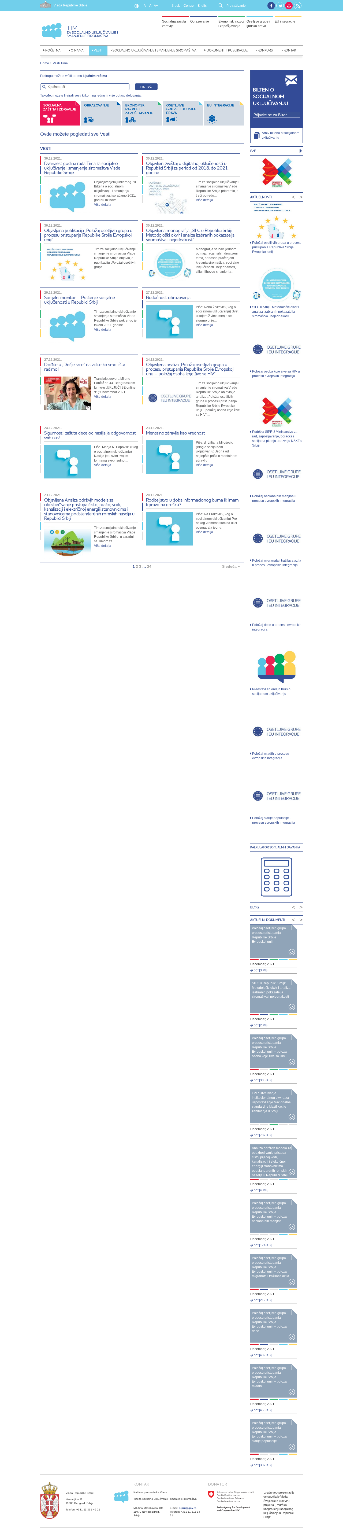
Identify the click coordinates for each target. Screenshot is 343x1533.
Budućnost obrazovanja (168, 297)
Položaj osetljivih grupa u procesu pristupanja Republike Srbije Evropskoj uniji (276, 247)
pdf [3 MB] (260, 970)
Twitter (280, 6)
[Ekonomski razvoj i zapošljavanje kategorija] (142, 113)
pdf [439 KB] (262, 1355)
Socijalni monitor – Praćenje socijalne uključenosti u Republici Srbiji (79, 299)
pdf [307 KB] (262, 1465)
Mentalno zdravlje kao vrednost (175, 432)
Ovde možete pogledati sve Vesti (75, 134)
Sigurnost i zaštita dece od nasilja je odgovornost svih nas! (90, 435)
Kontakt (291, 50)
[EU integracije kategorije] (224, 113)
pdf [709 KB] (262, 1135)
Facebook (271, 5)
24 (149, 566)
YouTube (289, 5)
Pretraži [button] (146, 86)
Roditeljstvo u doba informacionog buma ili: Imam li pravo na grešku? (192, 502)
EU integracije (285, 21)
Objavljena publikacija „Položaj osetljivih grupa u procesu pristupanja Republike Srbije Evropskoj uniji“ (88, 235)
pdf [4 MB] (260, 1190)
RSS (298, 6)
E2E (253, 151)
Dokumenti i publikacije (227, 50)
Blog (254, 907)
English (202, 6)
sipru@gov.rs (187, 1507)
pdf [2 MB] (260, 1025)
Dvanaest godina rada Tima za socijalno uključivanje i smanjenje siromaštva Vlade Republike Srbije (82, 168)
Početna (53, 50)
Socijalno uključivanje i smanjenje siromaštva (154, 50)
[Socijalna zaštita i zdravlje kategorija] (60, 113)
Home (44, 63)
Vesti (98, 50)
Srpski (176, 6)
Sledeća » (231, 566)
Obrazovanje (199, 21)
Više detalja (102, 205)
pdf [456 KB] (262, 1410)
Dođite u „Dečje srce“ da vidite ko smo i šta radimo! (84, 366)
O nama (77, 50)
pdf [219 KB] (262, 1300)
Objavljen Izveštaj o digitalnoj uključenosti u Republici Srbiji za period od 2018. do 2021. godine (187, 168)
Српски (189, 6)
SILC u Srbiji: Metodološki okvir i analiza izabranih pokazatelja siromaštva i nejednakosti (275, 311)
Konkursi (266, 50)
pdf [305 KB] (262, 1080)
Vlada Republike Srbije (70, 5)
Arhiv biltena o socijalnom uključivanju (280, 135)
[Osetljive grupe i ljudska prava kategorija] (183, 113)
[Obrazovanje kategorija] (101, 113)
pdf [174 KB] (262, 1245)
